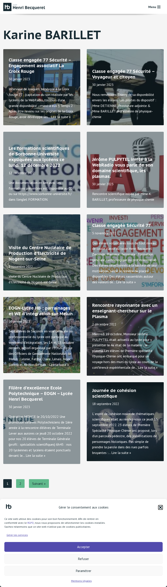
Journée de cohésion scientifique (114, 393)
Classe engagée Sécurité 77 (121, 225)
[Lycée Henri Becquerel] (25, 7)
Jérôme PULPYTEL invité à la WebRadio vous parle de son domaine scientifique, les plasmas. (122, 168)
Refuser (83, 559)
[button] (160, 507)
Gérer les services (17, 535)
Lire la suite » (61, 117)
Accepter (83, 547)
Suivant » (39, 483)
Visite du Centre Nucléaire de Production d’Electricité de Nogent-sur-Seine (40, 253)
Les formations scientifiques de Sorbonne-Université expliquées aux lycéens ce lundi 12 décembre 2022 (39, 156)
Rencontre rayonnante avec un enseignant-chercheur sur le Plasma (124, 310)
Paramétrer (83, 571)
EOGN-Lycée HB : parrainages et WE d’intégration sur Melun (41, 311)
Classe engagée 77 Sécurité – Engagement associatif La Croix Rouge (40, 65)
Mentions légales (81, 580)
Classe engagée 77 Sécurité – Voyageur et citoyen (123, 74)
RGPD (30, 522)
